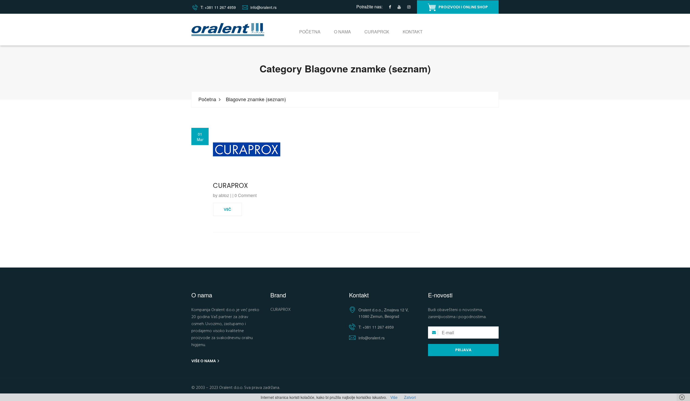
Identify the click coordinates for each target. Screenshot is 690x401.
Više (394, 397)
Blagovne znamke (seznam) (256, 99)
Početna (309, 32)
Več (227, 209)
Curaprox (376, 32)
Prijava (463, 350)
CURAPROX (230, 185)
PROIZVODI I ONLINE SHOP (463, 7)
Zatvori (410, 397)
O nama (342, 32)
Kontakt (413, 32)
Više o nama (204, 361)
